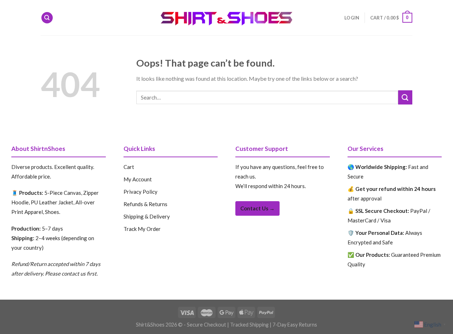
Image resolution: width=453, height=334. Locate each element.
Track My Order (142, 229)
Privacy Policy (140, 191)
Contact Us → (257, 208)
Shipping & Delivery (147, 216)
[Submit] (405, 97)
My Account (138, 179)
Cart (129, 167)
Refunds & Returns (145, 204)
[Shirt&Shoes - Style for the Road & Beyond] (226, 18)
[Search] (47, 18)
